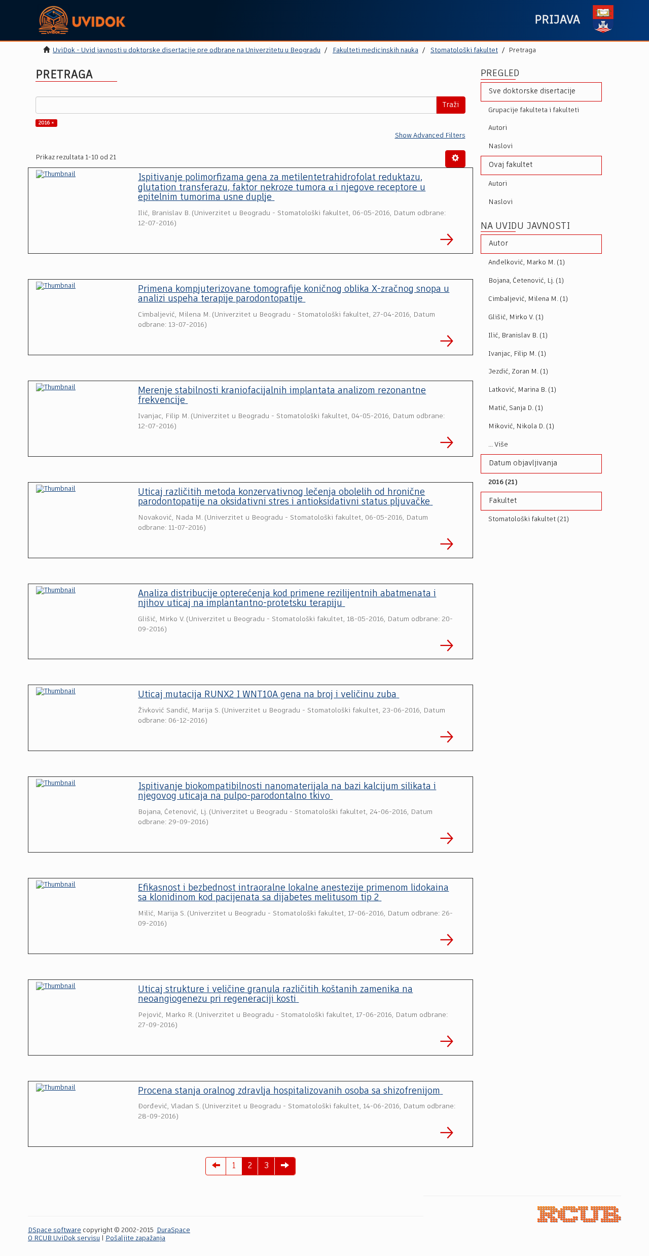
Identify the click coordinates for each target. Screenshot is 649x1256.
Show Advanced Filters (430, 135)
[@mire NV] (579, 1214)
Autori (497, 128)
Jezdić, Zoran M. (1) (518, 371)
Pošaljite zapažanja (135, 1238)
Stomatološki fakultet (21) (528, 519)
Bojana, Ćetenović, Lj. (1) (526, 281)
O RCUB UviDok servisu (64, 1238)
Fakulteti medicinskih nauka (375, 50)
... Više (498, 445)
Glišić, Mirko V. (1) (516, 317)
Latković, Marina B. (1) (522, 390)
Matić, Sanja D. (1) (515, 408)
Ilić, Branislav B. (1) (518, 335)
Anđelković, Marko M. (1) (526, 262)
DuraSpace (173, 1230)
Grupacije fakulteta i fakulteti (533, 110)
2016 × (46, 122)
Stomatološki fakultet (464, 50)
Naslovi (500, 146)
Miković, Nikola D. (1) (521, 426)
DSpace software (54, 1230)
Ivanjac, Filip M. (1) (517, 354)
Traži (451, 105)
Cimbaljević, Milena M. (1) (528, 299)
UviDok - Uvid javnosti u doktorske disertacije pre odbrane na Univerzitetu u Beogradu (186, 50)
